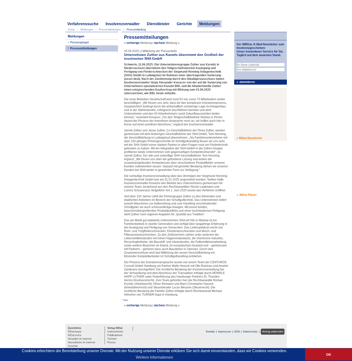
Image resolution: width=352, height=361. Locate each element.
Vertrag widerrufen (272, 331)
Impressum (224, 331)
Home (71, 29)
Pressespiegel (79, 42)
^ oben (125, 300)
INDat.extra (74, 335)
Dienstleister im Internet (81, 342)
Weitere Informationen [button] (154, 357)
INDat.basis (74, 331)
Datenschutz (250, 331)
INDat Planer (248, 195)
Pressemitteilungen (83, 48)
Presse (111, 342)
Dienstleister (158, 24)
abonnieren (247, 82)
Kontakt (210, 331)
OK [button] (328, 354)
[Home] (88, 11)
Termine (112, 338)
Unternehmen (115, 331)
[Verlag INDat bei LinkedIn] (137, 328)
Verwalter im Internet (79, 338)
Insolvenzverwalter (123, 24)
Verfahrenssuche (82, 24)
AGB (237, 331)
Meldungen (209, 24)
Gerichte (184, 24)
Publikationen (115, 335)
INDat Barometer (250, 138)
